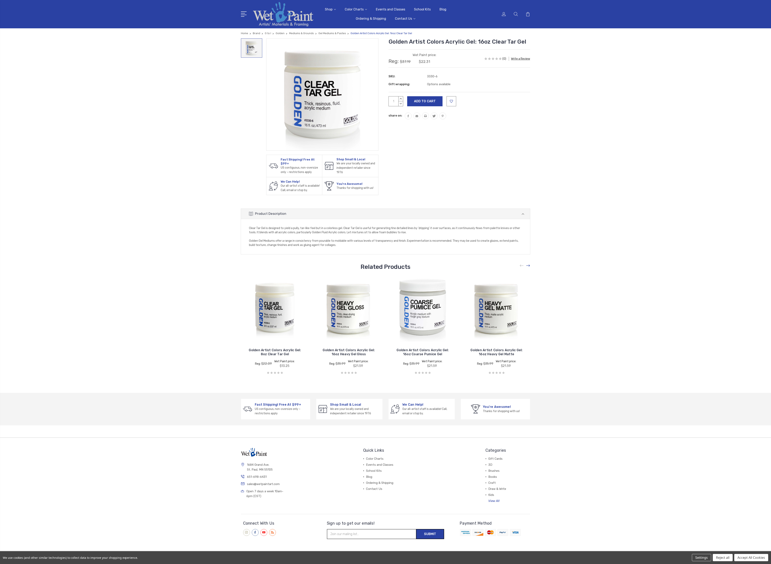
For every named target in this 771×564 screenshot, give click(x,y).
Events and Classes (390, 9)
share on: (395, 115)
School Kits (422, 9)
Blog (443, 9)
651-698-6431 (257, 477)
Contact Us (403, 18)
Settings (701, 557)
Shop (328, 9)
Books (492, 477)
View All (494, 501)
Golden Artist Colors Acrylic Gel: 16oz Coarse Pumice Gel (423, 352)
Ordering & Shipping (371, 18)
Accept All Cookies (751, 557)
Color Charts (354, 9)
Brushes (494, 471)
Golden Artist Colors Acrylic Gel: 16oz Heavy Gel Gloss (349, 352)
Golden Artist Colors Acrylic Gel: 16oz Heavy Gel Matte (496, 352)
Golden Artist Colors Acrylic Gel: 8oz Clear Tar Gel (275, 352)
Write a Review (520, 58)
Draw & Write (497, 489)
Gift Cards (495, 459)
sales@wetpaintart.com (263, 484)
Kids (491, 495)
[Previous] (522, 265)
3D (490, 465)
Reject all (722, 557)
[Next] (528, 265)
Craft (492, 483)
